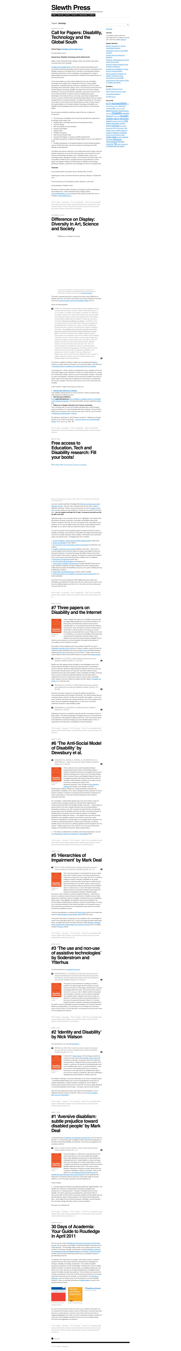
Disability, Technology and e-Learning (64, 549)
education (63, 594)
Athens (95, 362)
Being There (82, 650)
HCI (95, 204)
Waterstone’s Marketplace (62, 413)
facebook (115, 121)
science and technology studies (91, 206)
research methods (56, 937)
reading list (77, 594)
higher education (78, 1327)
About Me (60, 15)
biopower (116, 106)
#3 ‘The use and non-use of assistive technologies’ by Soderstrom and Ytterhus (76, 955)
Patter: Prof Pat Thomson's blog (116, 91)
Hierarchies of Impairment (61, 559)
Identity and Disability (59, 543)
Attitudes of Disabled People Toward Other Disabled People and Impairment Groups (75, 923)
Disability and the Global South (72, 49)
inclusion (84, 730)
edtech (58, 594)
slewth (58, 202)
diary (123, 108)
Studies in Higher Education (92, 1251)
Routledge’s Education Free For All (62, 648)
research (83, 594)
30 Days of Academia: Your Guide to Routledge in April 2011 (75, 1231)
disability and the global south (79, 204)
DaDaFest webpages (86, 293)
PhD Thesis (62, 652)
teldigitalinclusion (88, 844)
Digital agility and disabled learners (63, 572)
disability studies (55, 430)
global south (90, 204)
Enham (61, 927)
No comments (65, 202)
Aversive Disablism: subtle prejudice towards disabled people (71, 541)
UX (52, 596)
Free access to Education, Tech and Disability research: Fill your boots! (73, 450)
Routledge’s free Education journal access (77, 1138)
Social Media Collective (113, 94)
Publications (83, 15)
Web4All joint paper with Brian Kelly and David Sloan (67, 1175)
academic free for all (73, 969)
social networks (122, 137)
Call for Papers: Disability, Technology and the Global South (76, 37)
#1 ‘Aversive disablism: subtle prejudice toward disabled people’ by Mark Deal (75, 1123)
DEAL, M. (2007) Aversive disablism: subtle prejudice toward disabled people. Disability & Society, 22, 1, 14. (76, 1149)
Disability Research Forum (114, 89)
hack (119, 121)
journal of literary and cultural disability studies (76, 430)
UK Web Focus (110, 97)
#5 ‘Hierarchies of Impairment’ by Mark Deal (76, 857)
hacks (122, 121)
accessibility (97, 202)
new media (90, 730)
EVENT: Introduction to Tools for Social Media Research (116, 47)
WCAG (110, 146)
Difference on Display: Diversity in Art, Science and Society (75, 224)
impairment (65, 206)
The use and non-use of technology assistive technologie (70, 545)
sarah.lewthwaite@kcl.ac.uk (60, 194)
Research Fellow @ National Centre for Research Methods (117, 65)
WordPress (65, 1346)
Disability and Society (93, 1249)
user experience (75, 1021)
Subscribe (109, 29)
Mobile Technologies (118, 128)
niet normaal (92, 430)
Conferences (119, 108)
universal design (69, 208)
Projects (74, 15)
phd (59, 1330)
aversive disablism (110, 106)
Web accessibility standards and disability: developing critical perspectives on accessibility (116, 76)
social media (54, 208)
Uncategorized (79, 202)
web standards (77, 208)
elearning (68, 594)
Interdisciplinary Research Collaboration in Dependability (71, 834)
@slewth (123, 40)
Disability (68, 204)
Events (67, 15)
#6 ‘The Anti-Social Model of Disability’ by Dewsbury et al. (76, 748)
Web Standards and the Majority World (70, 914)
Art (92, 428)
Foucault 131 (75, 348)
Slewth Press (70, 7)
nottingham (113, 130)
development (62, 204)
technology (61, 208)
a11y (92, 202)
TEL (100, 594)
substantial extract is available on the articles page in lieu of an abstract (74, 366)
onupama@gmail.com (64, 196)
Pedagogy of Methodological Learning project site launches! (117, 61)
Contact (91, 15)
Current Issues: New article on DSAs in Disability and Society (117, 81)
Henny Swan (82, 912)
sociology (63, 937)
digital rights (108, 113)
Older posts (57, 1338)
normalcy (98, 430)
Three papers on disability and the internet (65, 563)
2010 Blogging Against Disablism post (83, 1172)
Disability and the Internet (90, 1058)
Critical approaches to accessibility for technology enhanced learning (74, 574)
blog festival (75, 1044)
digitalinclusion (124, 111)
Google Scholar (95, 654)
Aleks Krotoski (77, 1056)
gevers (62, 430)
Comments (65, 728)
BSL (114, 108)
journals (98, 1327)
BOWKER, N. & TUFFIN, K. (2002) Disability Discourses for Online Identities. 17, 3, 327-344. (75, 659)
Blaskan (59, 1346)
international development (75, 206)
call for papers (55, 204)
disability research (66, 730)
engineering (92, 842)
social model (54, 844)
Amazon (74, 413)
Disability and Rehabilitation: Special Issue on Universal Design (117, 70)
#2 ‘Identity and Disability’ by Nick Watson (76, 1034)
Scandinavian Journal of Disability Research (67, 1251)
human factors (77, 730)
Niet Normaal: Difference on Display (73, 321)
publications (123, 130)
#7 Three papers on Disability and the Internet (76, 609)
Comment (77, 728)
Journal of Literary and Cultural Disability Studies (74, 301)
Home (54, 15)
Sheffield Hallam (85, 1280)
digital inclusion (60, 842)
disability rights (116, 116)
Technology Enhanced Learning (73, 844)
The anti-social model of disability (63, 561)
